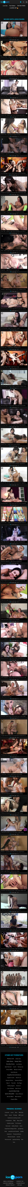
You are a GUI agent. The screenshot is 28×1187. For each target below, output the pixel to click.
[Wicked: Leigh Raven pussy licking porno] (14, 145)
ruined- (18, 1136)
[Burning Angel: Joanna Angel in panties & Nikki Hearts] (14, 377)
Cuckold (7, 1112)
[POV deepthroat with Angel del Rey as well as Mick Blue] (14, 67)
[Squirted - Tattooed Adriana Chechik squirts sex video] (14, 1036)
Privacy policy (10, 1185)
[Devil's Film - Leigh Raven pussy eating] (14, 435)
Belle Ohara (10, 1061)
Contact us (19, 1181)
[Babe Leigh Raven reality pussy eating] (14, 862)
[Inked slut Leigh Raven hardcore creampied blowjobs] (14, 591)
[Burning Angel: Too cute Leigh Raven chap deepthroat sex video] (14, 416)
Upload (19, 1185)
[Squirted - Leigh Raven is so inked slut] (14, 261)
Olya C (8, 1083)
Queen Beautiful (9, 1093)
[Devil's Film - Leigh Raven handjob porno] (14, 338)
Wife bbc (21, 1112)
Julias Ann (18, 1058)
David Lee (18, 1077)
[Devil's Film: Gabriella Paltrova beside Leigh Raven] (14, 455)
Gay (14, 1120)
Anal (6, 1131)
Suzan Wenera (19, 1093)
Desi (16, 1112)
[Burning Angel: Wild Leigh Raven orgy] (14, 358)
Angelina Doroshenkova (14, 1075)
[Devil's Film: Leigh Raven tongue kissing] (14, 125)
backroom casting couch (14, 1117)
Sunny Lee (20, 1066)
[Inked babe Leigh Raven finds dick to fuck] (14, 920)
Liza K (14, 1066)
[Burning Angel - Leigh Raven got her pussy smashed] (14, 494)
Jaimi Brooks (14, 1072)
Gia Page (19, 1083)
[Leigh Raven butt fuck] (14, 688)
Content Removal (8, 1183)
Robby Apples (11, 1085)
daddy (22, 1131)
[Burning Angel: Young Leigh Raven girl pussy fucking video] (14, 396)
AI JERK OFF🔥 (14, 8)
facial (10, 1115)
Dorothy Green (10, 1064)
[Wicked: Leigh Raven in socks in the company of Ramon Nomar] (14, 280)
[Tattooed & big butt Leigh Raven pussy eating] (14, 785)
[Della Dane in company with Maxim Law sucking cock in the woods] (14, 29)
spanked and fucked (13, 1131)
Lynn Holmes (10, 1088)
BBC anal (21, 1115)
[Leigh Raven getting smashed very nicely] (14, 901)
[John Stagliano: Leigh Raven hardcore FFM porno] (14, 630)
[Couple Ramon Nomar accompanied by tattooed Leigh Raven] (14, 726)
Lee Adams (19, 1064)
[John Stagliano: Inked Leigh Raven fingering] (14, 998)
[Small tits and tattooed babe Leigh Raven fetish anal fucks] (14, 881)
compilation (9, 1120)
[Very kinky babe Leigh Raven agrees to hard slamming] (14, 1017)
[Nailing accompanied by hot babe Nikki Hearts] (14, 804)
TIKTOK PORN (21, 5)
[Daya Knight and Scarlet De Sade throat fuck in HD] (14, 572)
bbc (22, 1139)
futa (14, 1142)
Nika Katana (18, 1096)
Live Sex (5, 5)
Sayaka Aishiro (9, 1080)
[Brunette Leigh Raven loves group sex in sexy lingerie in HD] (14, 707)
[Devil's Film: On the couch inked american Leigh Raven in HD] (14, 474)
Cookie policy (20, 1183)
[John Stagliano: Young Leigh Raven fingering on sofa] (14, 668)
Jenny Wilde (9, 1069)
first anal (8, 1126)
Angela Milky (14, 1099)
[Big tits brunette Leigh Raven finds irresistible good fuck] (14, 649)
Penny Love (10, 1058)
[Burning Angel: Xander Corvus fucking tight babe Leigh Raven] (14, 87)
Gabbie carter (10, 1123)
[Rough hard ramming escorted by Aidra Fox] (14, 959)
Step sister (19, 1120)
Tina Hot (13, 1083)
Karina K (18, 1085)
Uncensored (8, 1139)
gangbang (20, 1128)
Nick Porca (18, 1088)
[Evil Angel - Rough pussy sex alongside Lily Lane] (14, 203)
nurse (12, 1112)
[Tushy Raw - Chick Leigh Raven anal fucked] (14, 765)
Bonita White (10, 1096)
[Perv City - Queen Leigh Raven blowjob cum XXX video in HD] (14, 222)
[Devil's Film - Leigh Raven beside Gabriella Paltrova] (14, 514)
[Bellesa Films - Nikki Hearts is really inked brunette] (14, 48)
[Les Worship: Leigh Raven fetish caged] (14, 319)
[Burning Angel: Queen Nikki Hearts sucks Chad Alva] (14, 164)
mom (21, 1126)
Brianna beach (11, 1136)
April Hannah (8, 1066)
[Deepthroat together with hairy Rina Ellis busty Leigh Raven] (14, 184)
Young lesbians (17, 1134)
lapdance (9, 1134)
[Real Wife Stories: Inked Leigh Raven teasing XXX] (14, 533)
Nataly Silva (18, 1061)
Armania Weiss (18, 1080)
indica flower (15, 1126)
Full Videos (12, 5)
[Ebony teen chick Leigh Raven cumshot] (14, 978)
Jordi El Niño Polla (14, 1091)
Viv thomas (18, 1123)
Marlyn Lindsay (18, 1069)
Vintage (15, 1115)
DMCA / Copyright (8, 1181)
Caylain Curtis (10, 1077)
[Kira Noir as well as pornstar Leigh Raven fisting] (14, 939)
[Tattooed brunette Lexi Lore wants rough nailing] (14, 823)
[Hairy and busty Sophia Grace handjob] (14, 610)
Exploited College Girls (11, 1128)
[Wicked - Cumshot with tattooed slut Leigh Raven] (14, 843)
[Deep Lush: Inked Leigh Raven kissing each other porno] (14, 106)
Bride (6, 1115)
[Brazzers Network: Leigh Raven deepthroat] (14, 552)
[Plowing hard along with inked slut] (14, 746)
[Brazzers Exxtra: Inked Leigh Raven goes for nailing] (14, 300)
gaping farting (16, 1139)
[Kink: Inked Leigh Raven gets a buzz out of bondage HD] (14, 242)
